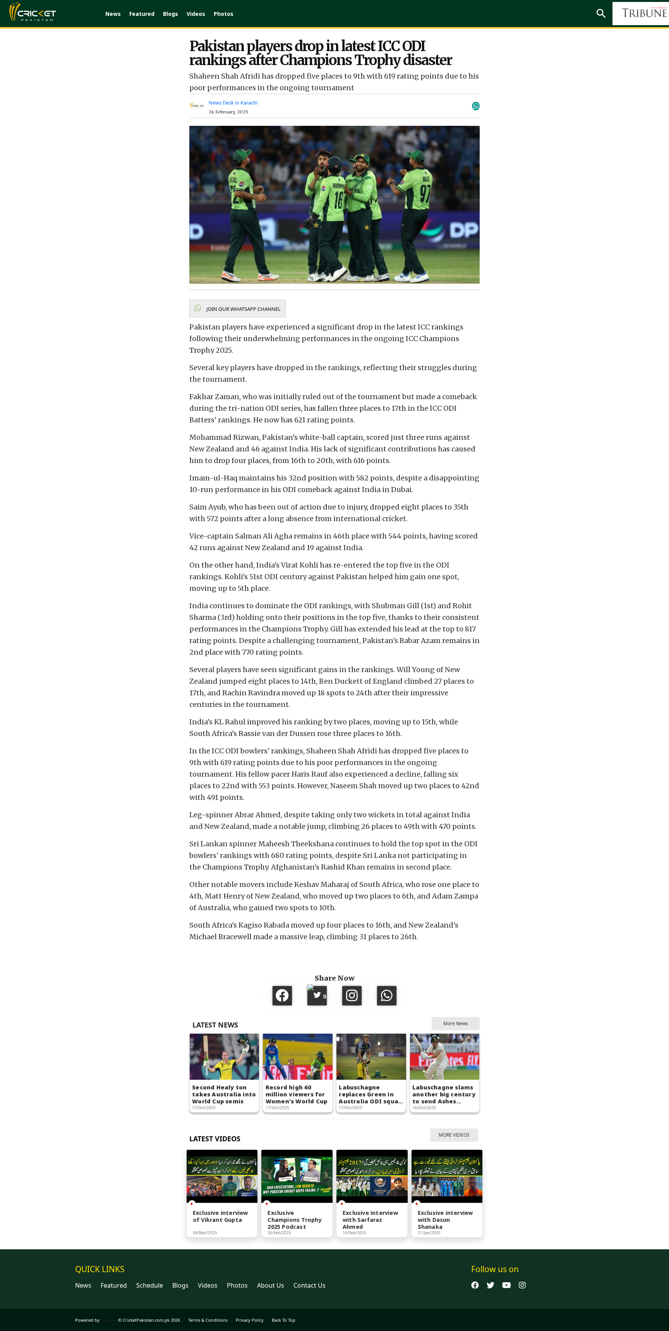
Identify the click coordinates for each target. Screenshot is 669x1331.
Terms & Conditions (208, 1320)
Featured (141, 13)
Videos (196, 13)
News (113, 13)
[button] (237, 308)
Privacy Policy (250, 1320)
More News (455, 1023)
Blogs (170, 13)
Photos (223, 13)
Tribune (108, 1320)
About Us (270, 1285)
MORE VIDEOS (454, 1135)
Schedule (149, 1285)
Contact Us (309, 1285)
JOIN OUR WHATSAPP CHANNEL (243, 308)
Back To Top (283, 1320)
